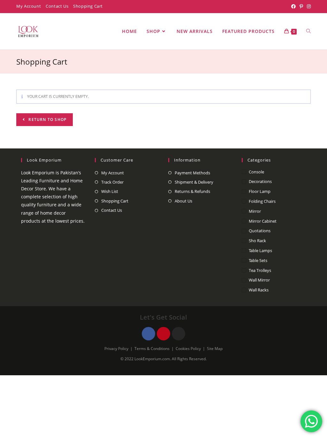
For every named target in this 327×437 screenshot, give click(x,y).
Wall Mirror (259, 280)
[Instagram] (308, 6)
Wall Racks (259, 290)
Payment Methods (192, 173)
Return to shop (46, 119)
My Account (28, 6)
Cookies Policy (188, 348)
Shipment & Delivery (194, 182)
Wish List (109, 191)
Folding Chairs (262, 201)
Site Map (215, 348)
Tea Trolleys (260, 270)
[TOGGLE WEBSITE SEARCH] (308, 31)
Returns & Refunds (192, 191)
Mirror (255, 211)
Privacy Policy (116, 348)
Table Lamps (260, 250)
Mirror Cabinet (263, 221)
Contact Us (57, 6)
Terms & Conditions (152, 348)
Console (256, 172)
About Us (183, 201)
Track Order (112, 182)
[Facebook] (293, 6)
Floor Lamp (259, 191)
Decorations (260, 181)
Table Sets (258, 260)
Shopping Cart (88, 6)
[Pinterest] (301, 6)
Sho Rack (257, 240)
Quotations (259, 231)
